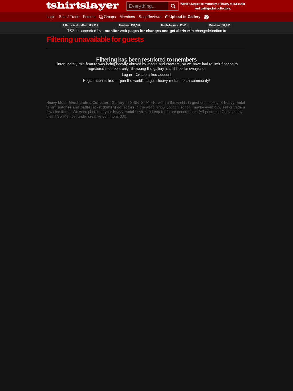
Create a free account (153, 74)
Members (127, 17)
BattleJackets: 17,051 (174, 25)
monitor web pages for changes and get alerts (145, 31)
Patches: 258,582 (129, 25)
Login (50, 17)
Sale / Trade (69, 17)
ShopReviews (150, 17)
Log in (127, 74)
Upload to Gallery (184, 17)
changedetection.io (210, 31)
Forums (89, 17)
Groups (110, 17)
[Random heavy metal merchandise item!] (206, 17)
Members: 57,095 (219, 25)
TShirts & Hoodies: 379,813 (80, 25)
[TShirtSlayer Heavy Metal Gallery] (84, 6)
